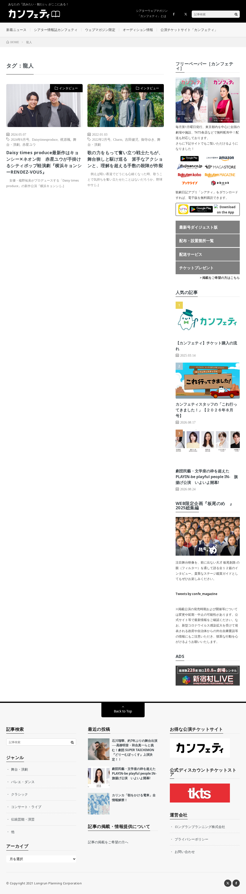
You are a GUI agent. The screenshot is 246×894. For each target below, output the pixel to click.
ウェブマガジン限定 (100, 29)
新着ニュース (16, 29)
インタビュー (68, 88)
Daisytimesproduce (45, 139)
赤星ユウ (29, 144)
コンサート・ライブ (26, 806)
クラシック (19, 794)
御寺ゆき (147, 139)
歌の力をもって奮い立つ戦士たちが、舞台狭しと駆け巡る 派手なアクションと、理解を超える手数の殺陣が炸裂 (125, 159)
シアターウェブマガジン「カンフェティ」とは (152, 13)
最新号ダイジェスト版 (198, 227)
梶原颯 (65, 139)
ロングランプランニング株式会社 (200, 826)
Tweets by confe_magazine (196, 594)
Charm (117, 139)
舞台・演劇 (19, 769)
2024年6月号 (20, 139)
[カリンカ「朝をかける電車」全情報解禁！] (99, 804)
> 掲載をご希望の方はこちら (220, 277)
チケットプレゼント (196, 267)
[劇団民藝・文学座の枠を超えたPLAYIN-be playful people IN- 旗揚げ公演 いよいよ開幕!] (99, 777)
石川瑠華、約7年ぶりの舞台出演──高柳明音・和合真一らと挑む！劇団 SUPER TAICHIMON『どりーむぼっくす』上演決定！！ (134, 749)
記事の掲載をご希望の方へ (108, 842)
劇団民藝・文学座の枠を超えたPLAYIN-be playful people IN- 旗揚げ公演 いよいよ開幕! (207, 476)
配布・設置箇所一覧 (196, 240)
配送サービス (190, 254)
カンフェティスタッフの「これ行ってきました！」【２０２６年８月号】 (206, 409)
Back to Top (123, 711)
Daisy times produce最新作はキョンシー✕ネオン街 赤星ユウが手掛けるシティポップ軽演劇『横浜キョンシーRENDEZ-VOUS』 (44, 162)
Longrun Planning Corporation (58, 883)
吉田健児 (131, 139)
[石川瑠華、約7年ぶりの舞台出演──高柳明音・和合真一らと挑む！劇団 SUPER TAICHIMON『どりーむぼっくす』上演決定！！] (99, 749)
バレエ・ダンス (23, 781)
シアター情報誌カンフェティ (56, 29)
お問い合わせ (185, 851)
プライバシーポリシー (191, 839)
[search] (236, 14)
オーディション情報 (138, 29)
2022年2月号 (101, 139)
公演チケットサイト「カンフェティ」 (189, 29)
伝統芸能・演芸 (23, 819)
